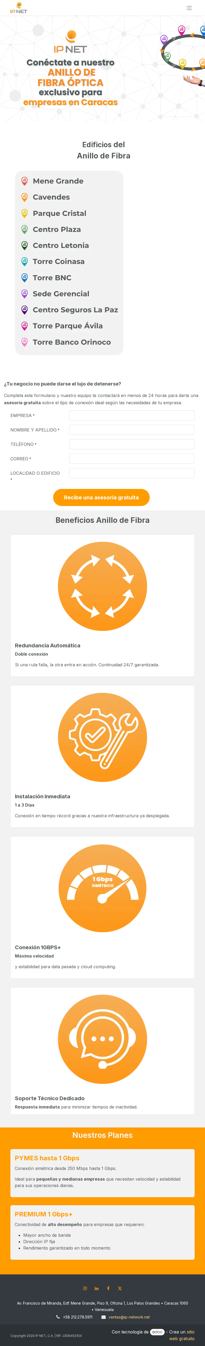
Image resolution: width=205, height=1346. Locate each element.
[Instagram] (85, 1288)
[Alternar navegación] (189, 7)
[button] (101, 497)
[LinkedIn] (96, 1288)
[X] (120, 1288)
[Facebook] (108, 1288)
